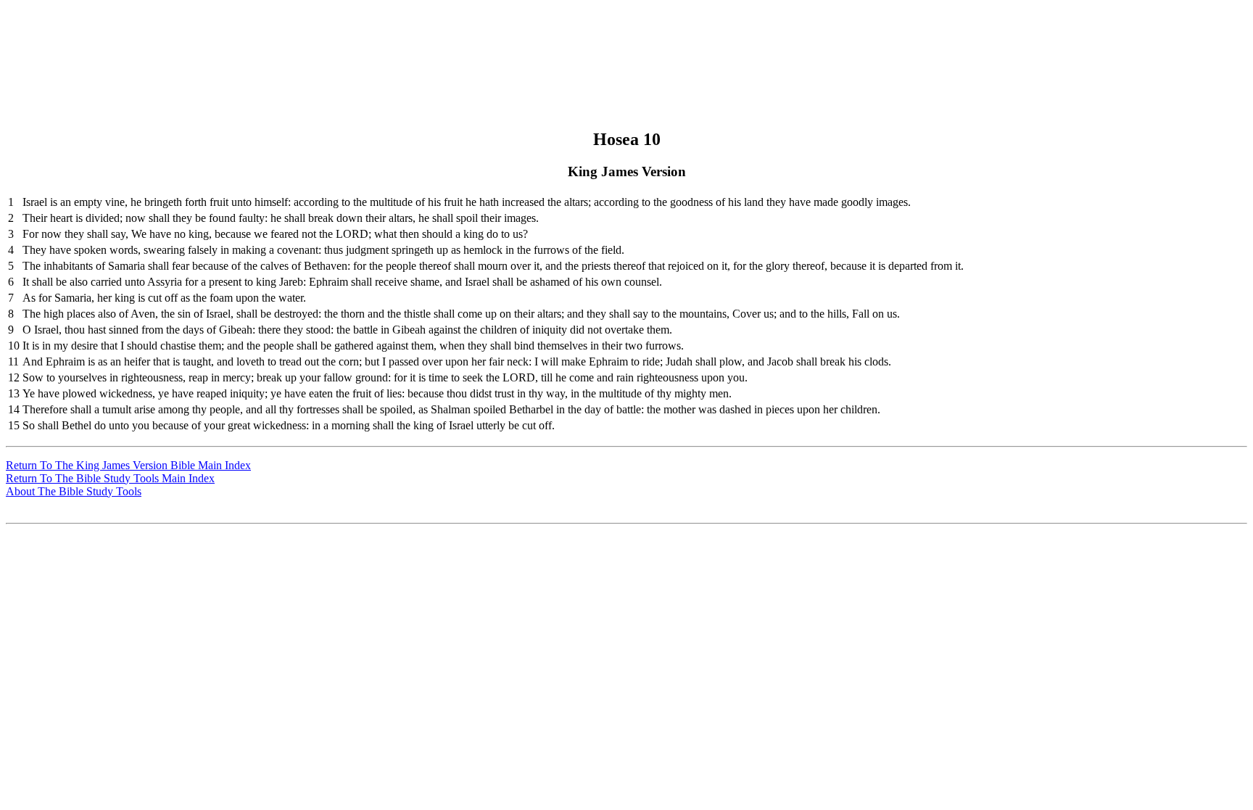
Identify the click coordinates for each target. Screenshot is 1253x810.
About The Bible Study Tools (73, 491)
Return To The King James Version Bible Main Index (128, 465)
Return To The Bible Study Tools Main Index (110, 478)
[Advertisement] (624, 38)
